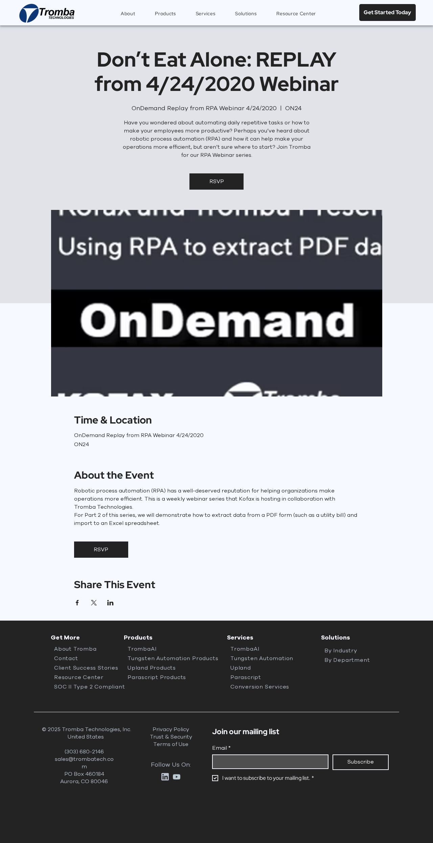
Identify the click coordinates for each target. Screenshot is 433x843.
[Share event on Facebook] (77, 602)
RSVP (216, 181)
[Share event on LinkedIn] (110, 602)
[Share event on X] (94, 602)
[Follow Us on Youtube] (176, 776)
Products (138, 637)
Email (221, 748)
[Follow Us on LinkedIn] (165, 776)
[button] (165, 13)
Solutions (335, 637)
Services (240, 637)
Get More (65, 637)
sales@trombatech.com (84, 762)
